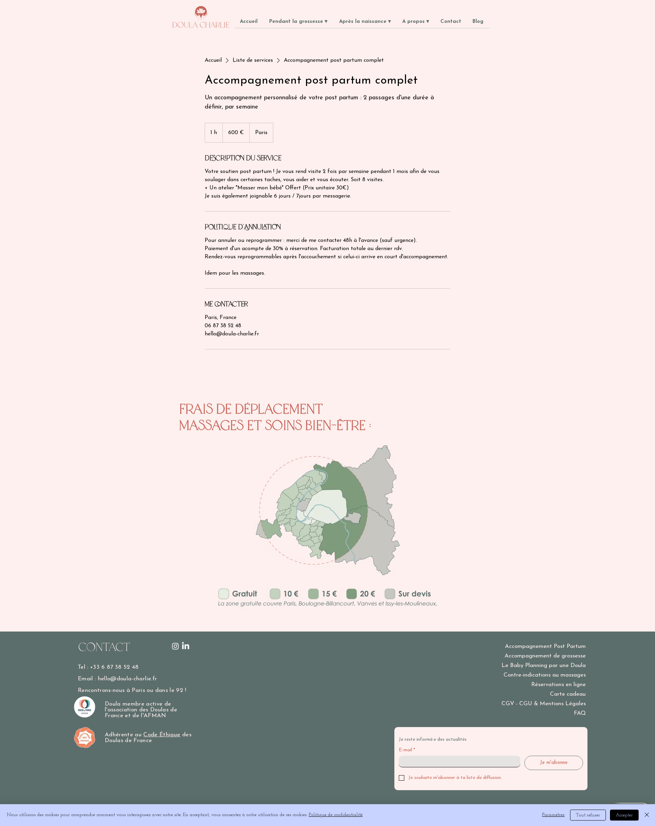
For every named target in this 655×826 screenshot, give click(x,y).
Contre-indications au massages (545, 675)
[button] (299, 23)
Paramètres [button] (553, 814)
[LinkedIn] (185, 646)
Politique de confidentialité (336, 814)
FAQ (580, 713)
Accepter (624, 815)
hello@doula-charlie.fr (127, 679)
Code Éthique (161, 735)
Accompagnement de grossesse (545, 656)
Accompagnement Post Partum (545, 646)
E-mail (407, 750)
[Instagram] (175, 646)
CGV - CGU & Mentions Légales (543, 704)
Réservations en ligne (558, 684)
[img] (201, 28)
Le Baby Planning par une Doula (543, 665)
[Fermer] (647, 815)
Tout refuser (588, 815)
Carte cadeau (568, 694)
